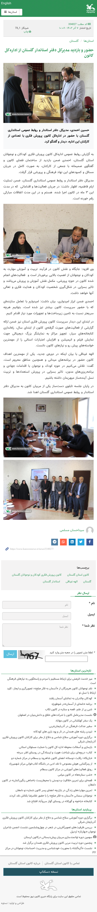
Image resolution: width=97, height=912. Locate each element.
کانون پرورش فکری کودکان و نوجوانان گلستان (37, 575)
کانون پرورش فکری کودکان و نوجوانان (64, 8)
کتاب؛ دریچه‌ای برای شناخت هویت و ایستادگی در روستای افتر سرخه (54, 752)
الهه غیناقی (72, 581)
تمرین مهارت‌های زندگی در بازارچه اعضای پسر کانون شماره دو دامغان (54, 790)
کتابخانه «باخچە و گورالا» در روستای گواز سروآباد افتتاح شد (59, 801)
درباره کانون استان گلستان (24, 863)
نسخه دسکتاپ (48, 871)
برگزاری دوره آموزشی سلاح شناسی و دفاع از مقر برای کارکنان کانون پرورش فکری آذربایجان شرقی (49, 739)
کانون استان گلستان (78, 575)
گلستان (74, 41)
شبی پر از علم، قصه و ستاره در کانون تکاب (68, 709)
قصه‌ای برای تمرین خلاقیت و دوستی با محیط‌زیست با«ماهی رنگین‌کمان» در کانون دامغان (49, 782)
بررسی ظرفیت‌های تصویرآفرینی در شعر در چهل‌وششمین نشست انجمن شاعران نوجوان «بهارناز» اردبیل (49, 829)
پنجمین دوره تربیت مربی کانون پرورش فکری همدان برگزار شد (57, 843)
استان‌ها (12, 12)
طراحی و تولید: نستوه (12, 903)
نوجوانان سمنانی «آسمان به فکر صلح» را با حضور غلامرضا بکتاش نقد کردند (50, 796)
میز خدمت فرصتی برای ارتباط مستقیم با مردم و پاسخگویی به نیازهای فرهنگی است (51, 681)
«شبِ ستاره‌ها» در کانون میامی (75, 775)
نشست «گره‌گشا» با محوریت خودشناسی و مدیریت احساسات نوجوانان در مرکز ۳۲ (50, 850)
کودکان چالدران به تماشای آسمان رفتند (70, 698)
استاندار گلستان (51, 581)
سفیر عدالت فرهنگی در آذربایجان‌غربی (70, 726)
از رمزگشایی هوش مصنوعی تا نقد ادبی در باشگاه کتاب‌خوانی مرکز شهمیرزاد (50, 764)
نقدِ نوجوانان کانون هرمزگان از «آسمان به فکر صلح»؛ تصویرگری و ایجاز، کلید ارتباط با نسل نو (51, 690)
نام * (92, 603)
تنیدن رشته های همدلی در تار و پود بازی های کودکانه (62, 732)
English (6, 3)
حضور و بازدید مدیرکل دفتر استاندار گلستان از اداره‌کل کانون (49, 53)
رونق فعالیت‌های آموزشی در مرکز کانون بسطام (66, 769)
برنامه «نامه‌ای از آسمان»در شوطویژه (72, 704)
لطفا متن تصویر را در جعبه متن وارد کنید (72, 653)
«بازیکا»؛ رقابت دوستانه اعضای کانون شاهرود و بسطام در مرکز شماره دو (51, 758)
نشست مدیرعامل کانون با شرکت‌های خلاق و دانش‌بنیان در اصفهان (55, 715)
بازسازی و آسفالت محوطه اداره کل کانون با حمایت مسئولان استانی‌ (55, 747)
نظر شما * (88, 625)
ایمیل (91, 614)
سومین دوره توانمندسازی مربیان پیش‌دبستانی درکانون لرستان (58, 837)
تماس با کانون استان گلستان (62, 863)
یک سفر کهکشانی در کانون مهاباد (73, 720)
